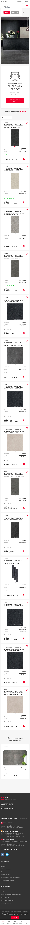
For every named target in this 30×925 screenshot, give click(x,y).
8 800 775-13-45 (7, 805)
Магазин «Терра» (8, 839)
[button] (27, 922)
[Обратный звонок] (28, 1)
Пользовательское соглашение (10, 877)
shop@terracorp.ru (7, 808)
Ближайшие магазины (9, 818)
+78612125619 (10, 828)
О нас (2, 891)
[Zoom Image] (15, 40)
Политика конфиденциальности (11, 894)
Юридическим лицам (7, 880)
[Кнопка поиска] (22, 5)
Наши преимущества (7, 900)
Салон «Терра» (7, 823)
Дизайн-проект (5, 874)
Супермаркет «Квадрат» (10, 831)
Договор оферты (6, 903)
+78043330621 (11, 846)
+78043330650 (11, 836)
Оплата (3, 866)
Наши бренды (5, 897)
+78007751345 (19, 828)
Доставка (4, 872)
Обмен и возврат (6, 869)
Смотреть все (23, 818)
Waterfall (24, 148)
